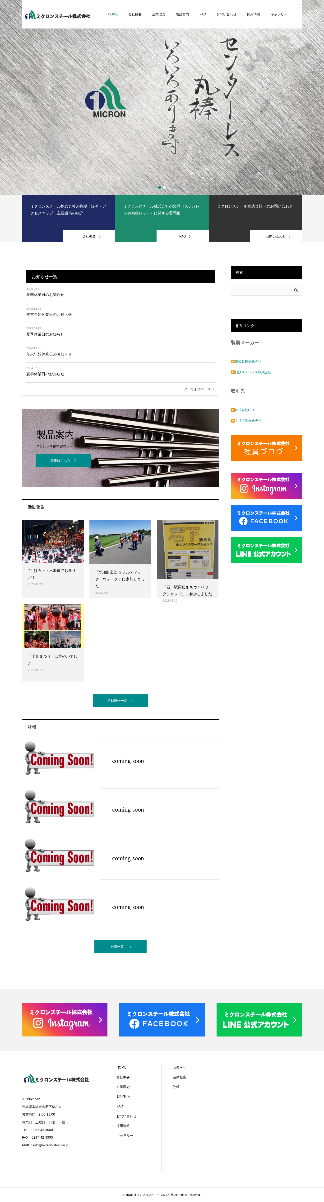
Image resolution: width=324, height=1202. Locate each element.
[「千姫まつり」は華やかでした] (53, 626)
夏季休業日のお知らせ (45, 295)
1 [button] (159, 187)
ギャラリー (279, 14)
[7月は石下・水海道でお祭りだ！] (53, 541)
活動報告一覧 (117, 701)
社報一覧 (117, 947)
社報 (176, 1087)
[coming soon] (61, 761)
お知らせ (179, 1067)
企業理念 (158, 14)
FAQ (202, 14)
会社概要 (135, 14)
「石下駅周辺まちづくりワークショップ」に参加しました (187, 590)
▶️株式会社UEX (243, 410)
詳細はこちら (60, 460)
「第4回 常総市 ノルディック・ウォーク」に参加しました (120, 579)
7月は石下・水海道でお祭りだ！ (52, 574)
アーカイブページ (197, 389)
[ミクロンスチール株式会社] (57, 14)
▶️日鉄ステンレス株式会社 (251, 372)
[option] (162, 97)
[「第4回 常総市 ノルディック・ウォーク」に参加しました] (120, 542)
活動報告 (179, 1077)
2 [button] (164, 187)
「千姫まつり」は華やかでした (52, 659)
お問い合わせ (226, 14)
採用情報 (253, 14)
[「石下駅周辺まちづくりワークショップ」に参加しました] (187, 549)
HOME (113, 14)
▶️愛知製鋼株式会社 (246, 361)
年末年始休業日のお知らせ (49, 315)
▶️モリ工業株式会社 (246, 421)
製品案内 (182, 14)
